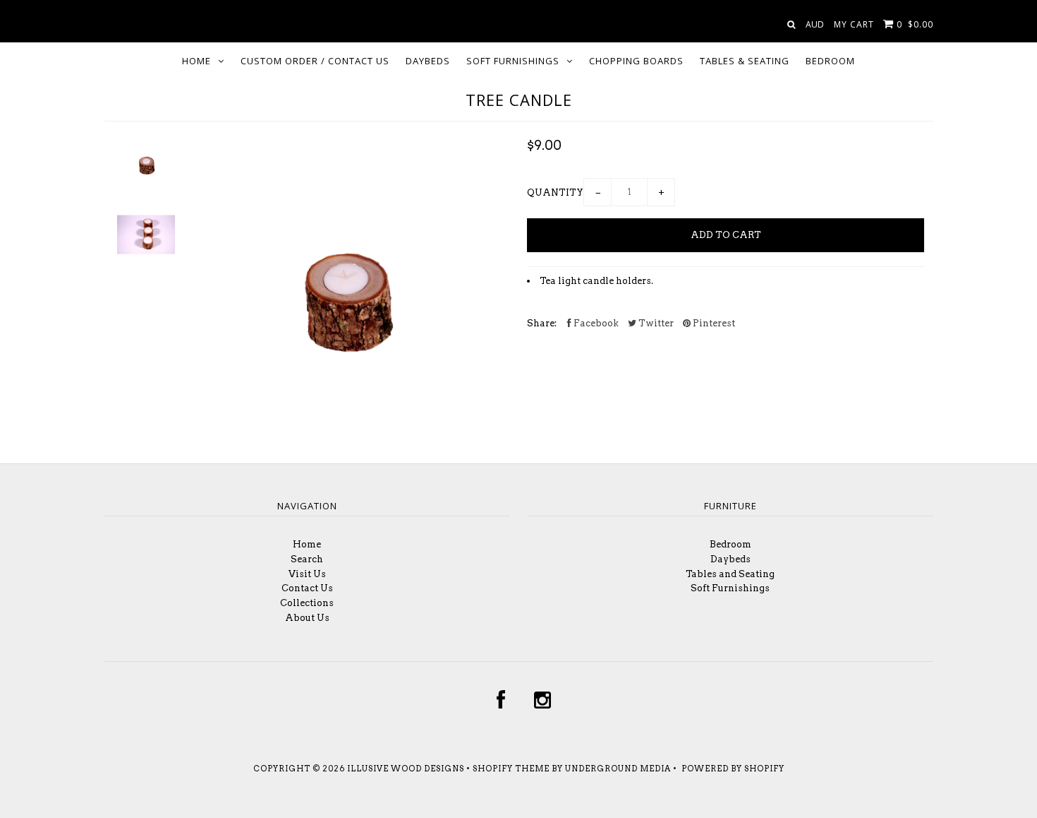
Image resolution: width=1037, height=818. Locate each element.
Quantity (555, 192)
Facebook (595, 323)
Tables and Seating (730, 574)
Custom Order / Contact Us (315, 60)
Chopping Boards (636, 60)
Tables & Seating (744, 60)
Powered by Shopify (732, 768)
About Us (307, 617)
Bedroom (830, 60)
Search (307, 559)
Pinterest (713, 323)
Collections (307, 603)
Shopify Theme (511, 768)
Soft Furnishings (512, 60)
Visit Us (307, 574)
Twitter (655, 323)
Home (196, 60)
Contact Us (307, 588)
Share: (542, 323)
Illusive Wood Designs (405, 768)
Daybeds (428, 60)
